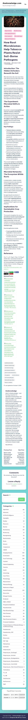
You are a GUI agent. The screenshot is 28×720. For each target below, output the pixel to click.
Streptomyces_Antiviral (9, 655)
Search (6, 495)
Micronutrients (6, 581)
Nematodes (6, 593)
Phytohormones (7, 607)
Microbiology (18, 36)
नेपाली (4, 684)
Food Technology (7, 558)
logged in (14, 484)
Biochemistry (6, 529)
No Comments (9, 64)
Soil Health (6, 646)
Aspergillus (6, 518)
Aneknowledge (11, 391)
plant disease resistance (10, 370)
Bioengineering (7, 535)
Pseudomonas (6, 629)
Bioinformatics (7, 538)
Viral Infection (6, 678)
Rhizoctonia (6, 638)
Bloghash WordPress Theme (18, 717)
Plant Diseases (7, 613)
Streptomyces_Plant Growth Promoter (13, 667)
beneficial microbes (9, 362)
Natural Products (10, 38)
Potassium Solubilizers (8, 622)
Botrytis (5, 544)
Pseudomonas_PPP (8, 632)
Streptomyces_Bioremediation (11, 661)
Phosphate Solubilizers (9, 604)
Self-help (5, 641)
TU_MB (5, 675)
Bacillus (5, 521)
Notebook (5, 599)
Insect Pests (6, 576)
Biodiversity (17, 30)
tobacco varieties (8, 382)
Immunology (6, 573)
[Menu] (25, 4)
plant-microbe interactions (10, 372)
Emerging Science (10, 33)
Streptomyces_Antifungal (10, 652)
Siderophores (6, 644)
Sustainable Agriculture (9, 380)
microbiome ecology (9, 367)
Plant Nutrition (6, 616)
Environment (8, 36)
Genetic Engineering (8, 564)
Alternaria (5, 512)
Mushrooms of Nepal (8, 587)
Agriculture (8, 30)
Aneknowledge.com (12, 3)
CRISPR (5, 550)
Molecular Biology (7, 584)
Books (4, 541)
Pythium (5, 635)
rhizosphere (7, 375)
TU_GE (5, 672)
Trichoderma (6, 670)
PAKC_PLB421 (7, 602)
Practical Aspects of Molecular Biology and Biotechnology (13, 625)
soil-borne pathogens (9, 377)
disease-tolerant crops (9, 365)
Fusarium (5, 561)
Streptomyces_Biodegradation (11, 658)
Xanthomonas (6, 681)
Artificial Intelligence (8, 515)
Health (5, 570)
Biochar (5, 527)
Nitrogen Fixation (7, 596)
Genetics (5, 567)
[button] (8, 444)
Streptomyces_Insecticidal (10, 664)
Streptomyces (6, 649)
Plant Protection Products (9, 619)
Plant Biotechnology (8, 610)
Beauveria (5, 524)
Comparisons (6, 547)
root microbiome (15, 375)
